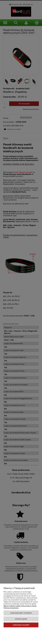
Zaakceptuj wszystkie (21, 625)
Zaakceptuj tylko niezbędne (21, 613)
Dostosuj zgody (21, 619)
